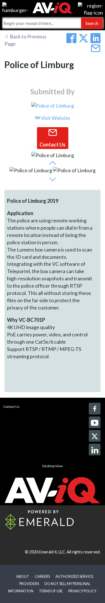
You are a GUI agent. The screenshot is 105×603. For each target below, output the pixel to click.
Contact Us (11, 406)
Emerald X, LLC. (52, 552)
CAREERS (42, 576)
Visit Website (55, 118)
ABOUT (22, 576)
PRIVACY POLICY (82, 591)
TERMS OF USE (51, 591)
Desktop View (52, 466)
